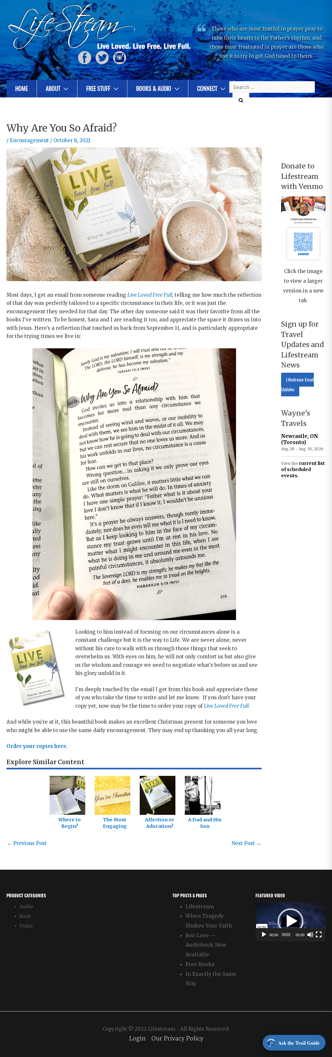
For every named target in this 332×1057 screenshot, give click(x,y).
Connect (207, 88)
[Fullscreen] (318, 934)
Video (25, 926)
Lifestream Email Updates (297, 384)
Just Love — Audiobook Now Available (206, 945)
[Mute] (310, 934)
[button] (290, 921)
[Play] (264, 934)
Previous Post (27, 843)
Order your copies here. (36, 746)
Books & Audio (153, 88)
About (53, 88)
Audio (26, 906)
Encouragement (29, 140)
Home (21, 88)
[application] (290, 921)
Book (25, 916)
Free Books (200, 964)
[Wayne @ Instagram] (120, 58)
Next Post (246, 843)
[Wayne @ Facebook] (85, 58)
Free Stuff (98, 88)
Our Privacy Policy (177, 1038)
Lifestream (199, 906)
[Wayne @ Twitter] (102, 58)
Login (137, 1038)
